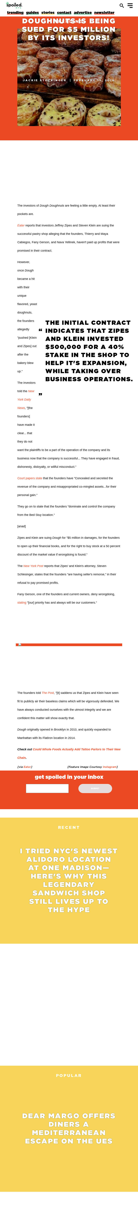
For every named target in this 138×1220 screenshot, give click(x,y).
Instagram (109, 766)
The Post (48, 693)
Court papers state (29, 478)
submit (95, 788)
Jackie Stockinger (45, 80)
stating (21, 602)
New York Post (33, 566)
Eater (21, 225)
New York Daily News (25, 399)
